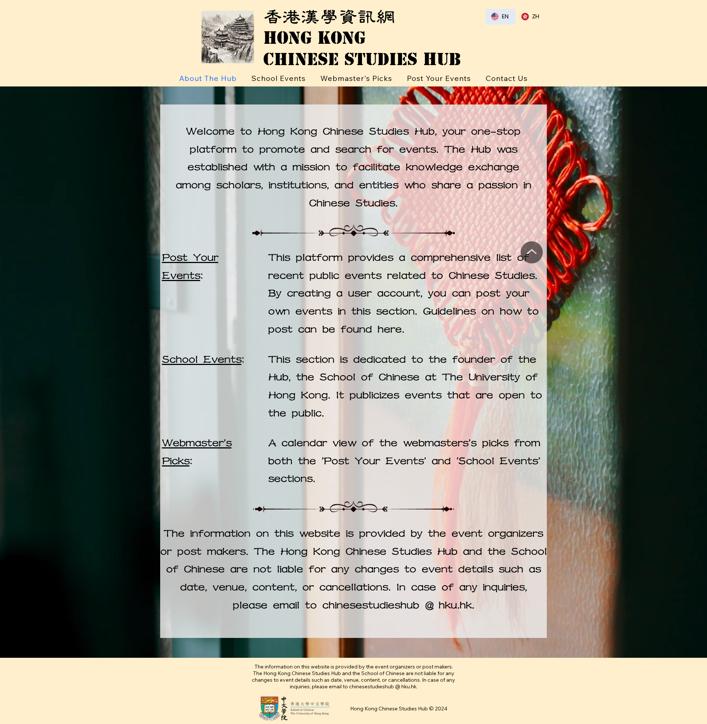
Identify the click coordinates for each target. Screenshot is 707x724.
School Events (202, 359)
